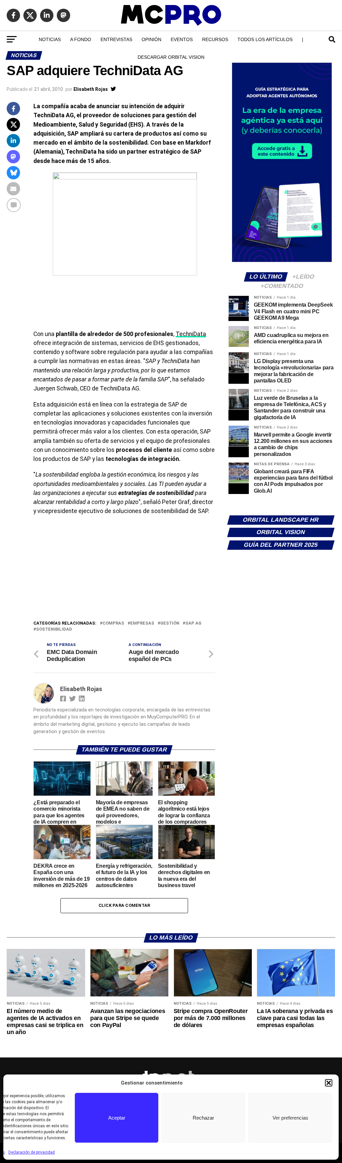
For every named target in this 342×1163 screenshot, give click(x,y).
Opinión (151, 39)
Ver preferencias (290, 1118)
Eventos (182, 39)
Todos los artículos (265, 39)
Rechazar (203, 1118)
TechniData (191, 334)
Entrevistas (116, 39)
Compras (113, 623)
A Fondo (80, 39)
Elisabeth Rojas (90, 89)
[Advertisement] (124, 569)
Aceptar (116, 1118)
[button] (328, 1082)
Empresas (142, 623)
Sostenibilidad (54, 629)
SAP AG (193, 623)
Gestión (169, 623)
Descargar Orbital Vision (171, 57)
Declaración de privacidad (31, 1152)
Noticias (50, 39)
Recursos (215, 39)
